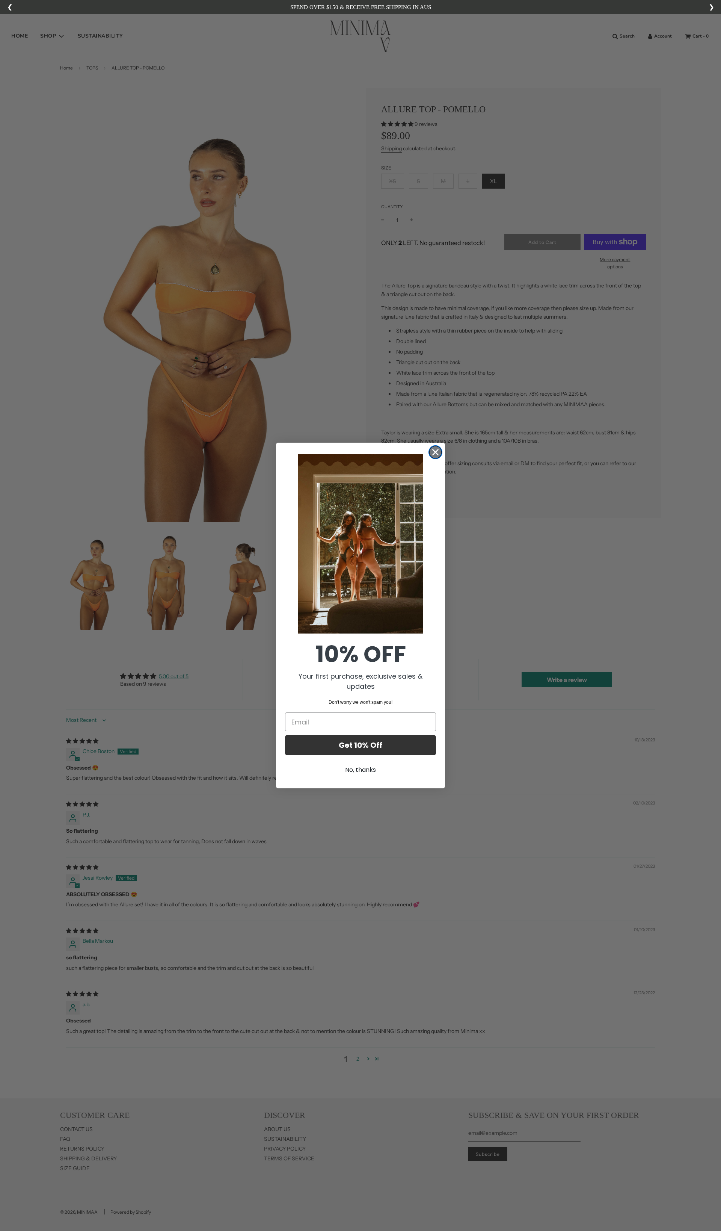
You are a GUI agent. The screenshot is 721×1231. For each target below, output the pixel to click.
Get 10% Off (360, 745)
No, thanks (360, 769)
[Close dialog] (435, 452)
